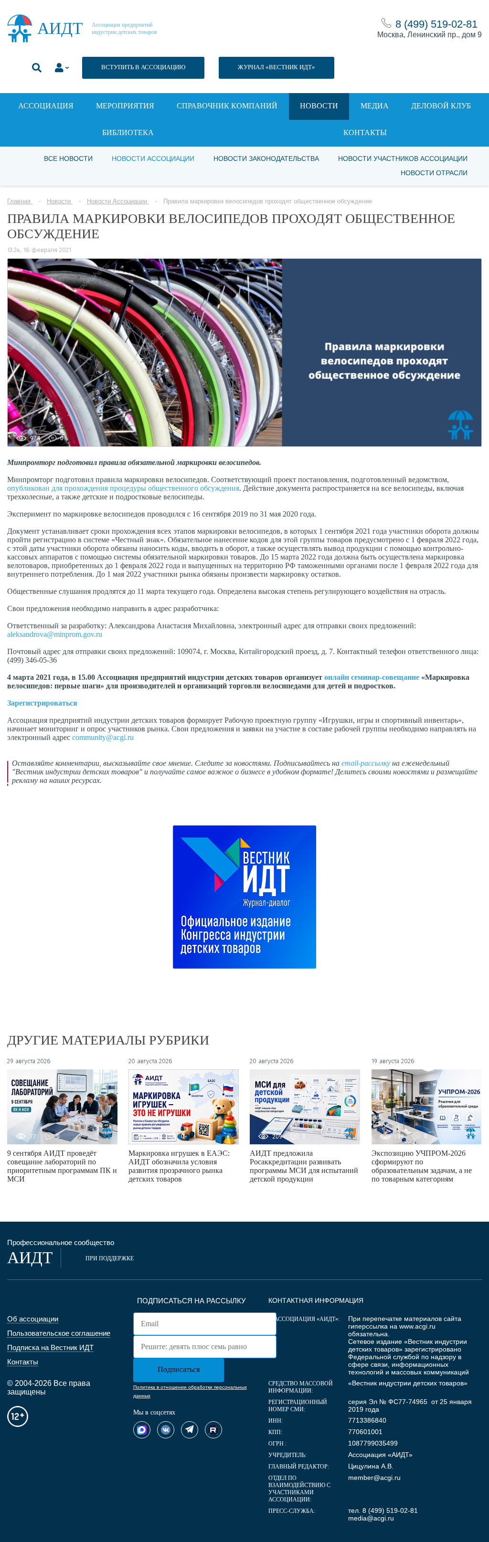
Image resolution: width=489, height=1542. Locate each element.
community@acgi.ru (103, 737)
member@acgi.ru (374, 1477)
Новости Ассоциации (153, 158)
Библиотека (128, 132)
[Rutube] (213, 1429)
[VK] (165, 1429)
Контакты (365, 132)
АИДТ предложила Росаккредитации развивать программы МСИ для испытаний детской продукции (304, 1166)
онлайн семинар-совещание (371, 677)
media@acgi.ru (371, 1518)
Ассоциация (46, 106)
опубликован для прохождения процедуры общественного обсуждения (123, 488)
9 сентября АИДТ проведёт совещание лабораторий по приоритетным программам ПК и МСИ (62, 1166)
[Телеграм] (189, 1429)
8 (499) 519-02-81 (436, 24)
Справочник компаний (227, 106)
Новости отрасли (434, 173)
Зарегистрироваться (42, 703)
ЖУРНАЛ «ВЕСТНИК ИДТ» (276, 67)
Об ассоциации (32, 1319)
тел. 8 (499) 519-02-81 (383, 1510)
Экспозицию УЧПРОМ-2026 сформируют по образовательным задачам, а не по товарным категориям (422, 1166)
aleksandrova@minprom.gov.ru (54, 634)
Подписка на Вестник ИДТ (50, 1347)
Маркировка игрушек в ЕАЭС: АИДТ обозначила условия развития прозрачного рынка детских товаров (179, 1166)
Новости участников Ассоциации (403, 158)
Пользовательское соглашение (58, 1333)
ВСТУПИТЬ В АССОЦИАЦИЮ (143, 67)
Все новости (68, 158)
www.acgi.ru (417, 1326)
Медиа (375, 106)
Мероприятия (125, 106)
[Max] (141, 1429)
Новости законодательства (266, 158)
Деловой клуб (441, 106)
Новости (319, 106)
